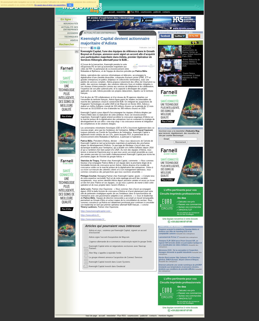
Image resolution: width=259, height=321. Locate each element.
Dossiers (72, 33)
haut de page (91, 316)
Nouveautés (71, 23)
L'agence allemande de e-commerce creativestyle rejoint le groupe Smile (120, 241)
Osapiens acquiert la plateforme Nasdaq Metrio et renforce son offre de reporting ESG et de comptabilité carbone (179, 231)
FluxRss (194, 36)
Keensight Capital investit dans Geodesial (107, 266)
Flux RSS (134, 12)
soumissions (146, 12)
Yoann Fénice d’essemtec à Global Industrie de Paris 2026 (191, 76)
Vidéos (74, 40)
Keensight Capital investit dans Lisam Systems (109, 262)
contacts (166, 12)
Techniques (71, 37)
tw (95, 47)
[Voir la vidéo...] (170, 58)
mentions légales (166, 316)
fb (91, 47)
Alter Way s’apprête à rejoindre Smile (105, 253)
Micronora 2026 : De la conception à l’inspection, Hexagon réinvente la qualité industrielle (178, 251)
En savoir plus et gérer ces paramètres (50, 5)
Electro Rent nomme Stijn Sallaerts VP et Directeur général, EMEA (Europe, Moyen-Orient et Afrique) (179, 259)
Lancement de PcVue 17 (169, 237)
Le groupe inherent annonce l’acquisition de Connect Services (115, 257)
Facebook (165, 36)
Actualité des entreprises (69, 28)
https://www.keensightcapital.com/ (95, 211)
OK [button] (70, 5)
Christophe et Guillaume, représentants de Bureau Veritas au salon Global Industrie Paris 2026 (191, 51)
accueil (112, 12)
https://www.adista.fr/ (90, 215)
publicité (157, 12)
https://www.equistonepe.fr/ (92, 219)
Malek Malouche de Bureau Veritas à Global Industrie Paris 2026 (191, 62)
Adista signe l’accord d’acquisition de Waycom (109, 237)
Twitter (180, 36)
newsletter (121, 12)
